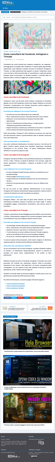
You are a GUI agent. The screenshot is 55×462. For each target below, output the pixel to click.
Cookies (8, 439)
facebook (7, 297)
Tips (19, 51)
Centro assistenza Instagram (16, 286)
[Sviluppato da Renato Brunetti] (41, 443)
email (45, 297)
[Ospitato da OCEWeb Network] (13, 456)
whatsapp (39, 297)
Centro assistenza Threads (15, 288)
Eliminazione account (23, 176)
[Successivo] (53, 12)
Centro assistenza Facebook (16, 283)
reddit (33, 297)
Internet (8, 17)
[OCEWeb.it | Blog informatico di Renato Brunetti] (8, 3)
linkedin (27, 297)
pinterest (20, 297)
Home (3, 17)
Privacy (3, 439)
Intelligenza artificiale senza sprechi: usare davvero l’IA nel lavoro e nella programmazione (35, 12)
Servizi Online (13, 51)
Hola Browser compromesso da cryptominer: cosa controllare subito (26, 351)
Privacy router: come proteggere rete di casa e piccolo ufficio (24, 425)
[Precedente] (51, 12)
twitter (14, 297)
